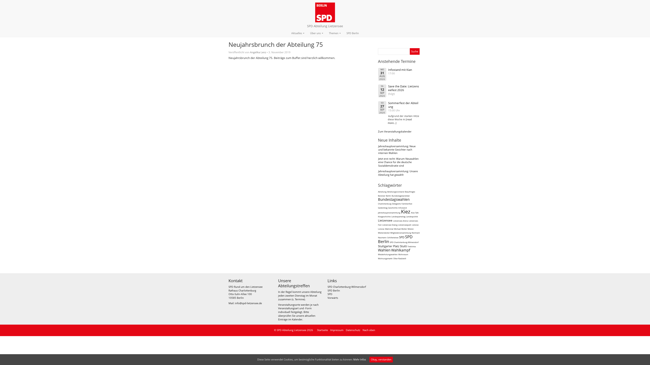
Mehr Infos (359, 359)
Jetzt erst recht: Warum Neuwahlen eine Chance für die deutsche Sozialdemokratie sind (398, 162)
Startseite (322, 330)
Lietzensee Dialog (389, 225)
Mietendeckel (384, 233)
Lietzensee (385, 220)
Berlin (388, 196)
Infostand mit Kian (400, 70)
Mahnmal (389, 229)
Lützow (381, 229)
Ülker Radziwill (399, 258)
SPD (401, 237)
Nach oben (369, 330)
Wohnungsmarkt (385, 258)
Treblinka (412, 246)
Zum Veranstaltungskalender (394, 131)
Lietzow (415, 225)
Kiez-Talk (415, 213)
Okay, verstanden (381, 359)
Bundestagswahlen (394, 199)
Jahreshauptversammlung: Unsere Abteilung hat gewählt (398, 172)
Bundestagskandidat (401, 196)
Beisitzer (381, 196)
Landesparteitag (398, 216)
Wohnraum (403, 254)
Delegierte (396, 204)
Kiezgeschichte (384, 216)
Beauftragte (410, 192)
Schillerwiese (392, 237)
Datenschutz (353, 330)
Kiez (405, 211)
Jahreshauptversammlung (389, 213)
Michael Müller (400, 229)
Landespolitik (412, 216)
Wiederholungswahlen (388, 254)
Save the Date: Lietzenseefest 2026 (403, 88)
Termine (299, 299)
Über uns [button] (315, 33)
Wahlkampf (400, 250)
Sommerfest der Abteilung (403, 105)
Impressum (336, 330)
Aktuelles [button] (297, 33)
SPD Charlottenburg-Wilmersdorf (404, 242)
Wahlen (384, 250)
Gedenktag (382, 208)
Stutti (403, 246)
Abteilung (382, 192)
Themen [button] (334, 33)
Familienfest (407, 204)
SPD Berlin (352, 33)
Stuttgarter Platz (388, 246)
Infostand (402, 208)
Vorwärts (333, 297)
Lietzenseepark (404, 225)
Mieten (411, 229)
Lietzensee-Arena (400, 221)
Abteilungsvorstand (395, 192)
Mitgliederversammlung (400, 233)
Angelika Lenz (258, 52)
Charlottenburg (384, 204)
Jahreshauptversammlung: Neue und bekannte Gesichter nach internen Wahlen (397, 149)
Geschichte (393, 208)
